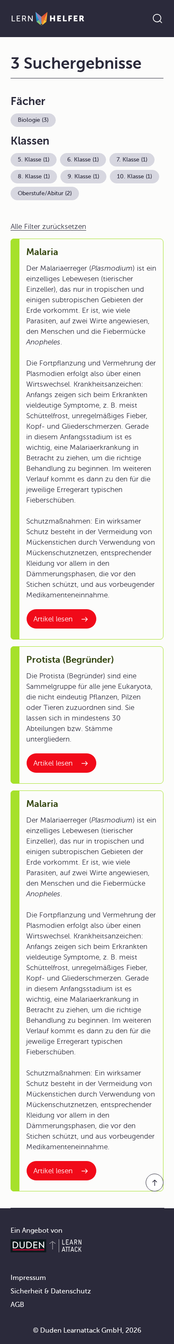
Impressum (28, 1277)
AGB (17, 1304)
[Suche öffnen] (157, 18)
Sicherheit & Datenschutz (51, 1291)
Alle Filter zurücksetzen (48, 227)
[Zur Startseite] (48, 18)
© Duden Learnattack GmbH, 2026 (87, 1330)
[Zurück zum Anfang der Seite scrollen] (154, 1182)
